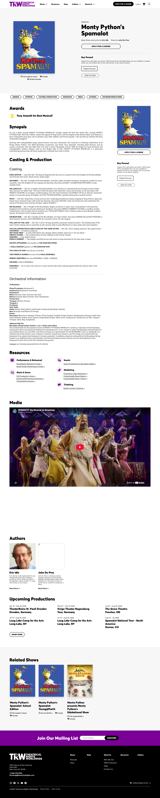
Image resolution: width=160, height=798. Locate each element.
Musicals (73, 760)
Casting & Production (48, 97)
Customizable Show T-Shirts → (75, 379)
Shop (89, 755)
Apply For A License (123, 4)
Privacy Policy (44, 789)
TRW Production (110, 763)
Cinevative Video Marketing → (76, 374)
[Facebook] (14, 783)
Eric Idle (105, 40)
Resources (67, 97)
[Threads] (18, 783)
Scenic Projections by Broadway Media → (80, 364)
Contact (12, 344)
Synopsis (28, 97)
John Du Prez (123, 40)
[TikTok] (25, 783)
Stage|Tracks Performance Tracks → (30, 366)
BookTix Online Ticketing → (74, 388)
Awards (16, 97)
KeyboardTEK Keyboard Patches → (30, 379)
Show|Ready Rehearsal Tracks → (29, 364)
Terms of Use (56, 789)
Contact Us (108, 769)
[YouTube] (22, 783)
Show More (17, 634)
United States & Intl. (140, 783)
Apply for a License (101, 46)
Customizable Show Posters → (75, 376)
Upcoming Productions (112, 97)
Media (80, 97)
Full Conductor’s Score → (26, 376)
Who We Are (109, 760)
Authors (92, 97)
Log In (138, 4)
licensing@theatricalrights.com (21, 775)
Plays (72, 763)
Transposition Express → (25, 381)
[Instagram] (10, 783)
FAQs (106, 766)
